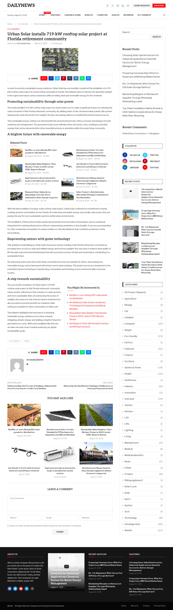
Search (126, 32)
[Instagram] (118, 6)
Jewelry (143, 405)
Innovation (143, 392)
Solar (143, 493)
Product (143, 474)
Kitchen (143, 411)
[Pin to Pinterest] (63, 78)
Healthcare (143, 380)
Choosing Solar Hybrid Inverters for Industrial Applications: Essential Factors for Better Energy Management (152, 196)
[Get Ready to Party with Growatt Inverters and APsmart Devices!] (67, 167)
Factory (143, 342)
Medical (143, 449)
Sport (143, 499)
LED (143, 417)
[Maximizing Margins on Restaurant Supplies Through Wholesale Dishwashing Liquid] (130, 247)
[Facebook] (107, 6)
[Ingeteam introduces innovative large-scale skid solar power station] (16, 181)
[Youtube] (128, 6)
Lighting (143, 430)
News (143, 461)
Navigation (154, 133)
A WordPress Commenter (134, 133)
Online (143, 467)
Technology (143, 518)
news (27, 341)
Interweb (128, 15)
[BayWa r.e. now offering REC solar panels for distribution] (16, 153)
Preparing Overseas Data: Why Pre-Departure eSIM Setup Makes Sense (151, 215)
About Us (134, 606)
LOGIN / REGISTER (141, 6)
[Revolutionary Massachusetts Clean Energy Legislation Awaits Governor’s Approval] (67, 182)
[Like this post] (45, 78)
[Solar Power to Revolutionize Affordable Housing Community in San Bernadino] (67, 196)
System (143, 505)
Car (143, 311)
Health (115, 15)
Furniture (143, 361)
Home (42, 14)
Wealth (89, 15)
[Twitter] (112, 6)
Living (143, 436)
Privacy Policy (160, 606)
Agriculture (143, 298)
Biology (143, 305)
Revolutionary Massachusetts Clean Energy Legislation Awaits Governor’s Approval (91, 181)
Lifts (143, 424)
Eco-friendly (144, 15)
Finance (143, 355)
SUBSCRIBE (159, 6)
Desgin (143, 330)
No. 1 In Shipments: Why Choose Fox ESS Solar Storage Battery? (151, 231)
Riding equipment (143, 480)
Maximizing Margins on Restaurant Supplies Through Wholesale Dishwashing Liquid (140, 98)
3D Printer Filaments (143, 292)
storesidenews (24, 43)
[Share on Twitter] (57, 78)
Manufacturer (143, 443)
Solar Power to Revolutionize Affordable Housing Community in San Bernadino (92, 195)
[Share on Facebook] (51, 78)
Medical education (143, 455)
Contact (146, 606)
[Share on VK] (76, 78)
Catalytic (143, 317)
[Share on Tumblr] (69, 78)
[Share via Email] (88, 78)
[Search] (164, 15)
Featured (55, 15)
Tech (143, 511)
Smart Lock (143, 486)
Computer (102, 15)
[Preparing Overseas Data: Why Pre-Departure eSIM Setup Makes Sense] (130, 214)
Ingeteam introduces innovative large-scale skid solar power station (60, 470)
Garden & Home (72, 15)
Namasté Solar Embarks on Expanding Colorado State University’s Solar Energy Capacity (41, 195)
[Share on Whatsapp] (82, 78)
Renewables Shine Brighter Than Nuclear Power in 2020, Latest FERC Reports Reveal (40, 167)
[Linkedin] (123, 6)
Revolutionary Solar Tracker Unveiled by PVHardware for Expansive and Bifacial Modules (91, 153)
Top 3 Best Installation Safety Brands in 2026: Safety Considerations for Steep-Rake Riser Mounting (142, 112)
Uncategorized (143, 524)
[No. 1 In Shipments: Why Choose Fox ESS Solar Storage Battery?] (130, 231)
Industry (143, 386)
